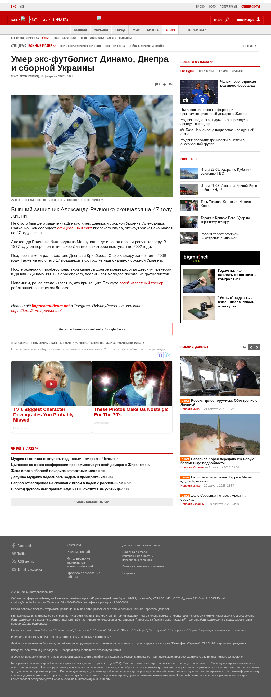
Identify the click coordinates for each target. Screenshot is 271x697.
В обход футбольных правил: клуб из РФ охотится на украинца (70, 489)
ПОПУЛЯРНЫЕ (228, 6)
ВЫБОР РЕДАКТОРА (194, 346)
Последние (187, 71)
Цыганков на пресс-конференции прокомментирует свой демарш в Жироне (80, 465)
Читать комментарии (91, 501)
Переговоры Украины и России (80, 46)
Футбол (46, 38)
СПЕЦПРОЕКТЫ (250, 6)
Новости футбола (194, 61)
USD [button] (45, 19)
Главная (80, 29)
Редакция (128, 573)
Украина (101, 29)
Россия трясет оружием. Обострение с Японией (220, 236)
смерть (22, 343)
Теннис (82, 38)
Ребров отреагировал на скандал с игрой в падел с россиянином (71, 483)
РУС (13, 6)
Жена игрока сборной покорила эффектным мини (58, 471)
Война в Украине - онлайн (146, 46)
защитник (96, 343)
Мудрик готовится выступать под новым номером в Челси (66, 459)
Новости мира (190, 408)
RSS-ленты (26, 562)
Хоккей (111, 38)
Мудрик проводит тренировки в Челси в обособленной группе (212, 142)
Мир (136, 29)
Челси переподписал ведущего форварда (238, 83)
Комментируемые (231, 71)
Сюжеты (186, 158)
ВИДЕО (200, 6)
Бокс (57, 38)
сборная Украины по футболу (125, 343)
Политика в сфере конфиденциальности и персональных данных (137, 555)
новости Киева (115, 46)
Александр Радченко (73, 343)
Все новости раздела (25, 38)
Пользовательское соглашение (143, 566)
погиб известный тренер (141, 283)
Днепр (33, 343)
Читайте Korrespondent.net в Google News (92, 329)
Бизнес (153, 29)
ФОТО (212, 6)
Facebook (24, 546)
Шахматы (125, 38)
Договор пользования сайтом (142, 545)
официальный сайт (74, 228)
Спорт (170, 29)
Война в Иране (96, 45)
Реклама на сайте (80, 552)
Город (120, 29)
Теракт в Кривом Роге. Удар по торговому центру (225, 220)
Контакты (74, 545)
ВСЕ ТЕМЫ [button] (248, 46)
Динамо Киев (48, 343)
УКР (22, 6)
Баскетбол (69, 38)
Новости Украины (192, 467)
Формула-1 (97, 38)
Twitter (22, 554)
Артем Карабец (29, 76)
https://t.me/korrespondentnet (36, 310)
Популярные (207, 71)
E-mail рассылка (29, 569)
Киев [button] (14, 20)
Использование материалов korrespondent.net (80, 562)
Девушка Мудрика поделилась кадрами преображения (62, 477)
